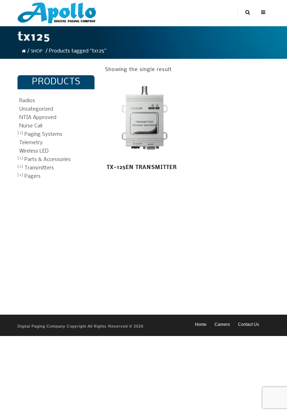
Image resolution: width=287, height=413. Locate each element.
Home (200, 324)
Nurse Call (30, 126)
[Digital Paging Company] (57, 13)
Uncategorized (36, 109)
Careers (222, 324)
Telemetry (31, 143)
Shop (36, 51)
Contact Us (248, 324)
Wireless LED (34, 151)
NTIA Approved (37, 117)
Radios (27, 101)
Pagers (32, 176)
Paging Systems (43, 134)
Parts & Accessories (47, 159)
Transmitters (39, 168)
